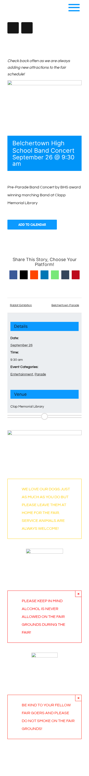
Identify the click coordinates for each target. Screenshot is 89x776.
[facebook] (13, 27)
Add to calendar (32, 224)
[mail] (27, 27)
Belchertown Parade (65, 305)
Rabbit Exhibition (21, 305)
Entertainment (21, 374)
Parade (40, 374)
